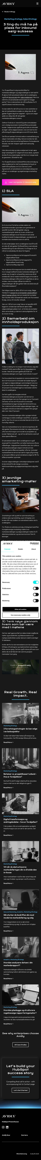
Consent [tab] (7, 549)
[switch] (36, 588)
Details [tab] (20, 549)
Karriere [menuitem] (24, 1135)
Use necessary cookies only (20, 615)
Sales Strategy (30, 19)
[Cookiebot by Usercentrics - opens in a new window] (30, 543)
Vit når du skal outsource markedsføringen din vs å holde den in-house (20, 870)
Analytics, (20, 912)
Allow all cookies (20, 609)
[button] (37, 3)
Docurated (29, 369)
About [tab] (33, 549)
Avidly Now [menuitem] (6, 1135)
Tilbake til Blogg (9, 12)
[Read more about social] (3, 1127)
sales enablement (26, 97)
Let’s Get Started (20, 1090)
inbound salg (12, 97)
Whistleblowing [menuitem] (21, 1154)
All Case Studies (20, 1045)
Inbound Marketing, (10, 912)
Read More (8, 742)
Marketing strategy (13, 19)
